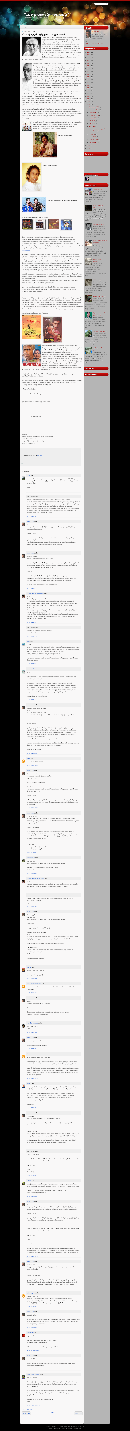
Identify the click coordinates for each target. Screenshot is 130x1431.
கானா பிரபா (30, 521)
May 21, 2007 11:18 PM (32, 548)
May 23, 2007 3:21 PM (32, 1032)
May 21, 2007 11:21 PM (32, 588)
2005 (88, 148)
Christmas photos (57, 1428)
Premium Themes (77, 1428)
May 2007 (92, 126)
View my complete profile (94, 43)
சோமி (28, 641)
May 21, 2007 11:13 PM (32, 516)
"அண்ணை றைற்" (98, 189)
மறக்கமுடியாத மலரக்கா (99, 296)
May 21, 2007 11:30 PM (32, 622)
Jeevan (29, 967)
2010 (88, 96)
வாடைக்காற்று (97, 279)
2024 (88, 57)
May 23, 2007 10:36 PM (32, 1078)
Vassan (29, 1083)
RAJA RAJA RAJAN (33, 1374)
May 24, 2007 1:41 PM (32, 1146)
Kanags (29, 1180)
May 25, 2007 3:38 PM (32, 1327)
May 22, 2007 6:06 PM (32, 873)
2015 (88, 82)
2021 (88, 66)
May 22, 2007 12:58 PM (32, 807)
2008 (88, 101)
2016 (88, 79)
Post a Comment (27, 1409)
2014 (88, 85)
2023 (88, 60)
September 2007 (94, 115)
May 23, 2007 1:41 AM (32, 978)
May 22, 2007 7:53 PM (32, 890)
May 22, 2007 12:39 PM (32, 765)
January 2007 (93, 142)
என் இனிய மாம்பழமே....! (100, 331)
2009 (88, 99)
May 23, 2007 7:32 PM (32, 1048)
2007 (88, 104)
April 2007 (92, 134)
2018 (88, 74)
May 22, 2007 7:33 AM (32, 663)
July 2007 (92, 121)
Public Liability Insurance (67, 1428)
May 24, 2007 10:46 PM (32, 1256)
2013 (88, 88)
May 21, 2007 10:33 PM (32, 491)
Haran (28, 758)
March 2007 (92, 137)
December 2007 (94, 107)
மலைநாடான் (30, 669)
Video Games (81, 1426)
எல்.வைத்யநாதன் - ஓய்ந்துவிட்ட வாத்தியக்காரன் (43, 34)
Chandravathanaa (32, 1023)
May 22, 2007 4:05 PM (32, 852)
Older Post (78, 1413)
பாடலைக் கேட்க (26, 250)
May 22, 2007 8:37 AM (32, 753)
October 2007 (93, 112)
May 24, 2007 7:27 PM (32, 1175)
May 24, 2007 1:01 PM (32, 1107)
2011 (88, 93)
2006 (88, 145)
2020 (88, 68)
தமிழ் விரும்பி (31, 1293)
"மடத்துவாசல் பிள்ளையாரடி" (46, 14)
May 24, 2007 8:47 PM (32, 1196)
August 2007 (93, 118)
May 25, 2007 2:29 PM (32, 1306)
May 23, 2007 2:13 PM (32, 1018)
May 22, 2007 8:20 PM (32, 906)
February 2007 (93, 139)
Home (26, 27)
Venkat (29, 1054)
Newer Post (26, 1413)
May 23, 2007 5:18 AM (32, 992)
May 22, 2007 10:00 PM (32, 962)
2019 (88, 71)
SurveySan (30, 1332)
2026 (88, 52)
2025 (88, 55)
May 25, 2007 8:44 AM (32, 1288)
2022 (88, 63)
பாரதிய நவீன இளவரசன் (34, 983)
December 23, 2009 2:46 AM (33, 1405)
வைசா (28, 475)
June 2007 (92, 123)
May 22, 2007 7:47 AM (32, 699)
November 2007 (94, 110)
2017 (88, 77)
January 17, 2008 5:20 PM (33, 1350)
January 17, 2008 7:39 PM (33, 1369)
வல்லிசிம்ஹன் (31, 857)
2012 (88, 90)
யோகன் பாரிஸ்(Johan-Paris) (35, 593)
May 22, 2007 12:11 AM (32, 636)
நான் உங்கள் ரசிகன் (98, 224)
